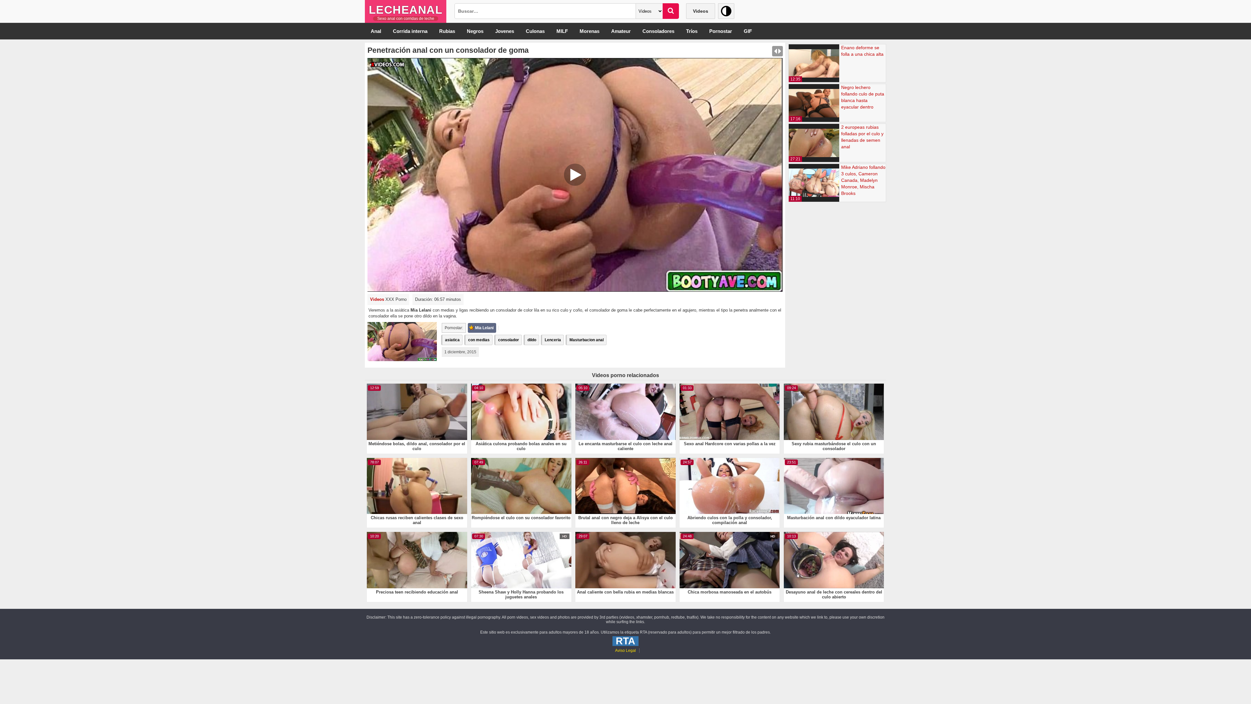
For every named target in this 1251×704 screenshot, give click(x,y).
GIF (748, 31)
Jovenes (504, 31)
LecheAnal (406, 9)
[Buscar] (671, 11)
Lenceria (553, 340)
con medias (479, 340)
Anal (376, 31)
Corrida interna (410, 31)
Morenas (589, 31)
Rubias (447, 31)
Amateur (621, 31)
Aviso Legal (625, 650)
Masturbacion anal (586, 340)
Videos (700, 11)
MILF (562, 31)
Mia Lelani (484, 328)
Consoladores (658, 31)
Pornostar (720, 31)
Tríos (691, 31)
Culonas (535, 31)
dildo (531, 340)
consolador (508, 340)
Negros (475, 31)
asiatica (452, 340)
